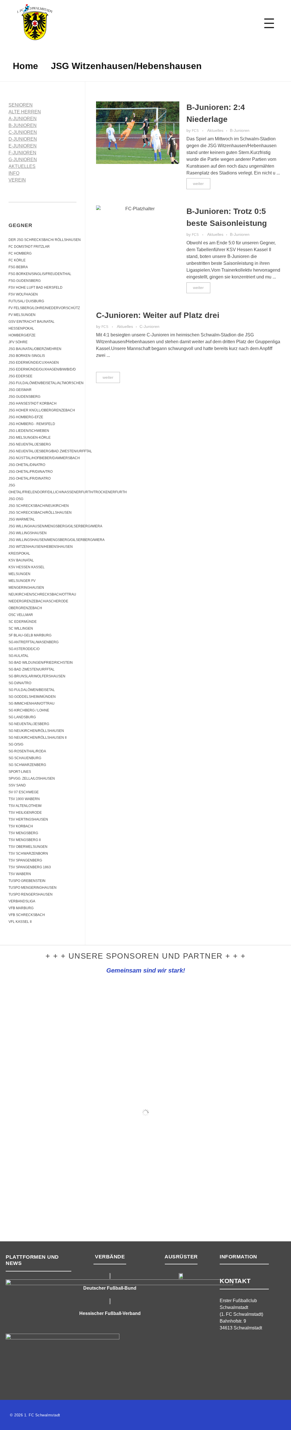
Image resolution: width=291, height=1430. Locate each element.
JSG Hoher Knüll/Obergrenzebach (42, 410)
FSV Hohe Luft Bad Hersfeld (36, 288)
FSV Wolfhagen (23, 294)
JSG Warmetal (22, 519)
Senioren (21, 105)
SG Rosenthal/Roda (27, 751)
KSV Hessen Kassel (27, 567)
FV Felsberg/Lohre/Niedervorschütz (44, 308)
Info (14, 173)
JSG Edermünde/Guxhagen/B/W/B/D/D (42, 369)
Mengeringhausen (26, 588)
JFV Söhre (18, 342)
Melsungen (19, 574)
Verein (17, 180)
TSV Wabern (20, 874)
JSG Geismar (20, 390)
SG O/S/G (16, 744)
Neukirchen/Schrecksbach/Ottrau (42, 594)
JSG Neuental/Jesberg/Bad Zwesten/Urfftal (50, 451)
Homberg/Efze (22, 335)
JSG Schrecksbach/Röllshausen (40, 513)
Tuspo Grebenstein (27, 881)
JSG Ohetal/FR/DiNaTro (30, 478)
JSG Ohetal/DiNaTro (27, 465)
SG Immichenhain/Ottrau (32, 703)
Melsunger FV (22, 581)
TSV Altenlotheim (25, 806)
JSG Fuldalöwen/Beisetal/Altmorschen (46, 383)
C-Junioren (149, 326)
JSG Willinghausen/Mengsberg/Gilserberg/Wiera (55, 526)
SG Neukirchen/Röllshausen (36, 731)
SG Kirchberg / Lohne (29, 710)
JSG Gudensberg (24, 397)
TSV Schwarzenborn (28, 853)
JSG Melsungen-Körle (30, 438)
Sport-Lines (20, 772)
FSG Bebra (18, 267)
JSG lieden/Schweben (29, 431)
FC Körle (17, 260)
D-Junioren (23, 139)
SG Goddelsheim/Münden (32, 697)
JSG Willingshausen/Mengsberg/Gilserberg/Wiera (57, 540)
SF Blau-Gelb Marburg (30, 635)
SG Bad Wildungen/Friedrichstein (41, 663)
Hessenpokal (21, 328)
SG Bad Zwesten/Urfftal (32, 669)
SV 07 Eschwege (24, 792)
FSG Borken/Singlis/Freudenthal (40, 274)
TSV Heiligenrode (25, 813)
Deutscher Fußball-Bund (109, 1288)
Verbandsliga (22, 901)
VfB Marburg (21, 908)
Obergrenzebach (25, 608)
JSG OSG (16, 499)
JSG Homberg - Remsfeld (32, 424)
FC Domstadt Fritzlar (29, 247)
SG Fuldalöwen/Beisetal (32, 690)
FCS (195, 131)
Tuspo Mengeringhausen (33, 888)
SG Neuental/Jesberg (29, 724)
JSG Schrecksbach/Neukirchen (39, 506)
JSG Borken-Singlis (27, 356)
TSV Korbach (21, 826)
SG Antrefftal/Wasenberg (34, 642)
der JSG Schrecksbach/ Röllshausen (45, 240)
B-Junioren (240, 130)
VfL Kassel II (20, 922)
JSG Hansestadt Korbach (33, 403)
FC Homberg (20, 253)
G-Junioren (23, 159)
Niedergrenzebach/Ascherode (38, 601)
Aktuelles (215, 130)
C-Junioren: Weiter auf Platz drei (157, 315)
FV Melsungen (22, 315)
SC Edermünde (23, 622)
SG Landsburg (22, 717)
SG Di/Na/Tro (20, 683)
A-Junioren (23, 118)
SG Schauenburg (25, 758)
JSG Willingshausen (28, 533)
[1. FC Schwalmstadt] (52, 22)
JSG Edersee (20, 376)
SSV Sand (17, 785)
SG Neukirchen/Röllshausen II (37, 738)
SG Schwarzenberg (27, 765)
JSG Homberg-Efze (26, 417)
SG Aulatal (19, 656)
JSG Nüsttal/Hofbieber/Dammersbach (44, 458)
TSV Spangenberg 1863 (30, 867)
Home (25, 66)
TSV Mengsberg (23, 833)
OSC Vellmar (21, 615)
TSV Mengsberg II (25, 840)
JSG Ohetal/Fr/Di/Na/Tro (31, 472)
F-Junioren (22, 152)
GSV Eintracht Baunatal (32, 322)
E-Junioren (23, 145)
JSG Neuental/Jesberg (30, 444)
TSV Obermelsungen (28, 847)
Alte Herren (25, 111)
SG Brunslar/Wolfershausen (37, 676)
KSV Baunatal (21, 560)
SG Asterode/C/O (24, 649)
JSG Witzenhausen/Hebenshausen (41, 547)
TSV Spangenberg (25, 860)
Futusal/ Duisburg (26, 301)
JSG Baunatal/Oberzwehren (35, 349)
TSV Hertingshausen (28, 819)
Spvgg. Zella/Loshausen (32, 778)
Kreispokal (19, 553)
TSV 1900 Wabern (24, 799)
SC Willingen (21, 628)
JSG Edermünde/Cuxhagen (34, 363)
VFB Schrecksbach (27, 915)
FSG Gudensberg (25, 281)
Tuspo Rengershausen (31, 894)
